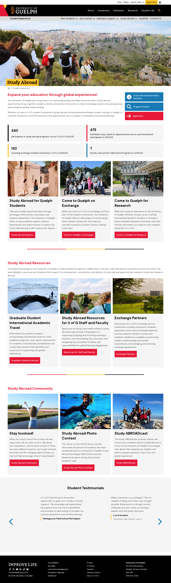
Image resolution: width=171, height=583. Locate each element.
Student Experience (21, 88)
